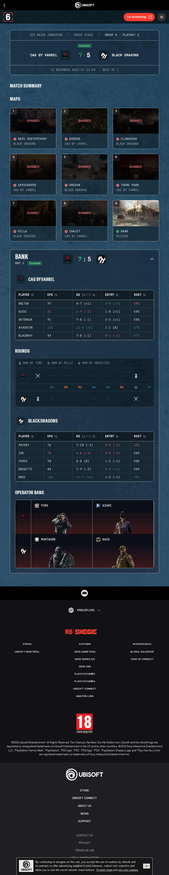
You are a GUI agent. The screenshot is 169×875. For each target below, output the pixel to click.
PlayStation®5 (84, 673)
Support (84, 821)
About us (84, 805)
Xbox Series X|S (85, 659)
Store (84, 790)
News (85, 813)
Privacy (84, 843)
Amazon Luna (85, 696)
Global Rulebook (142, 651)
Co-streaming (136, 17)
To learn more (104, 870)
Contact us (84, 835)
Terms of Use (84, 850)
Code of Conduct (142, 659)
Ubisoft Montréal (27, 651)
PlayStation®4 (84, 681)
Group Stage (83, 35)
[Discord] (84, 593)
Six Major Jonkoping (46, 35)
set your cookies (128, 870)
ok (146, 866)
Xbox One (85, 666)
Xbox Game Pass (84, 651)
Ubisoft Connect (84, 798)
